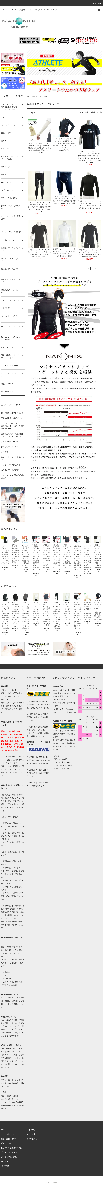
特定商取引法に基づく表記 (11, 1148)
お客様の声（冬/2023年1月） (12, 470)
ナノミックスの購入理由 (10, 465)
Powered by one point (51, 1182)
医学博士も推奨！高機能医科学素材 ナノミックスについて (12, 435)
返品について (6, 1143)
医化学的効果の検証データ (11, 418)
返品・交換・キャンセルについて (12, 458)
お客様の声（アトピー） (10, 447)
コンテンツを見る (53, 10)
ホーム (5, 10)
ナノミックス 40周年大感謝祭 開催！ (13, 476)
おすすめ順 (84, 112)
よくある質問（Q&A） (10, 442)
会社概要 (4, 452)
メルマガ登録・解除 (9, 1157)
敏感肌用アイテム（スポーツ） (41, 96)
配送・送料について (9, 1139)
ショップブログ (7, 1161)
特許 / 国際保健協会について (12, 413)
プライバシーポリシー (10, 1152)
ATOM (8, 1166)
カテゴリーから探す (18, 10)
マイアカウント (33, 1130)
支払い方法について (9, 1134)
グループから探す (36, 10)
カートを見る (32, 1134)
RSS (3, 1166)
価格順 (93, 112)
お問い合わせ (32, 1139)
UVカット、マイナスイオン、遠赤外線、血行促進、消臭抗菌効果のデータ (12, 426)
